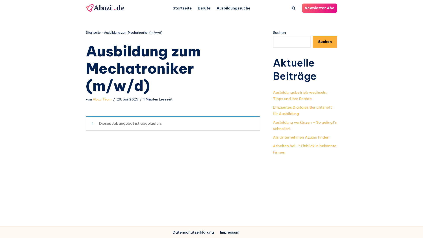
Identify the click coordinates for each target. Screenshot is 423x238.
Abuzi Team (102, 99)
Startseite (182, 8)
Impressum (229, 232)
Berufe (204, 8)
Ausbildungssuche (233, 8)
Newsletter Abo (319, 8)
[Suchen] (293, 8)
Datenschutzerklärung (193, 232)
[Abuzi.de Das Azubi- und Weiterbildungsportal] (106, 8)
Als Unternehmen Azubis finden (301, 137)
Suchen (279, 32)
